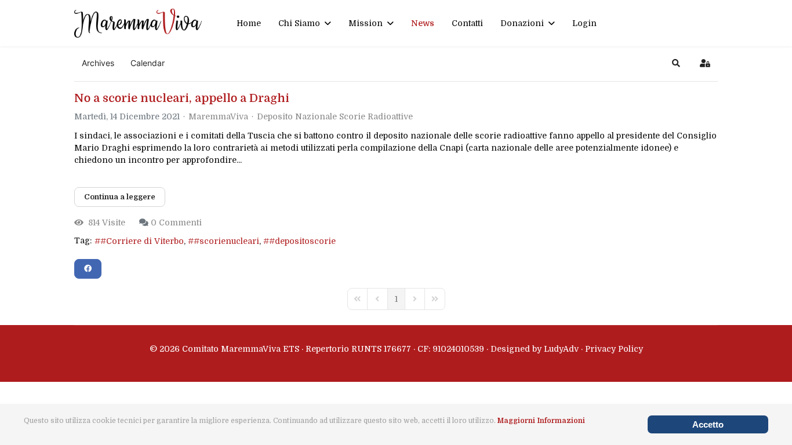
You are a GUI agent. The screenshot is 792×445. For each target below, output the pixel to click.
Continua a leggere (119, 196)
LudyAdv (561, 348)
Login (584, 23)
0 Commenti (176, 222)
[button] (676, 63)
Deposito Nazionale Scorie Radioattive (335, 116)
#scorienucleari (226, 241)
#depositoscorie (302, 241)
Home (249, 23)
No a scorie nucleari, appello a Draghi (181, 98)
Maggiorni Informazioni (541, 421)
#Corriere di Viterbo (142, 241)
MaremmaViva (218, 116)
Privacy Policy (614, 348)
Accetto (708, 424)
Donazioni (522, 23)
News (422, 23)
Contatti (467, 23)
